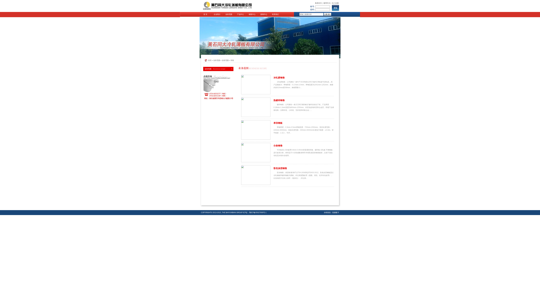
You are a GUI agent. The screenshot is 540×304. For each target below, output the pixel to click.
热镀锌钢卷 (279, 100)
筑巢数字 (335, 213)
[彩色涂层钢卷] (255, 184)
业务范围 (228, 14)
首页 (210, 60)
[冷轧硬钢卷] (255, 94)
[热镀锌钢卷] (255, 116)
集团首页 (318, 3)
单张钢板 (278, 123)
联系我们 (275, 14)
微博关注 (326, 3)
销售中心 (252, 14)
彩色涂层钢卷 (280, 168)
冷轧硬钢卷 (279, 77)
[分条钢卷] (255, 162)
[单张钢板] (255, 139)
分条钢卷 (278, 145)
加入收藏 (335, 3)
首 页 (205, 14)
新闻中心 (263, 14)
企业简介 (217, 14)
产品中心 (240, 14)
